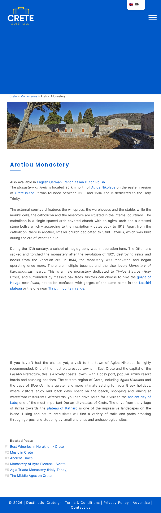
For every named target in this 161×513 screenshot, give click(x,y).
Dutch (89, 182)
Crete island (24, 193)
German (55, 182)
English (42, 182)
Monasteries (29, 96)
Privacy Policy (116, 502)
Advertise (141, 502)
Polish (100, 182)
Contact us (80, 507)
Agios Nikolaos (103, 187)
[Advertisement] (80, 325)
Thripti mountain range (66, 288)
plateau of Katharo (62, 408)
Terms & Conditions (82, 502)
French (68, 182)
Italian (79, 182)
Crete (13, 96)
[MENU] (152, 17)
